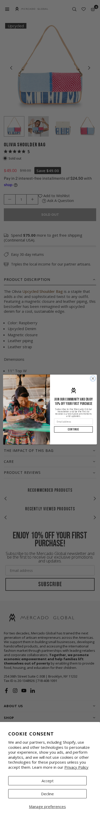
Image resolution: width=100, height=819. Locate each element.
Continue (73, 429)
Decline (47, 793)
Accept (48, 780)
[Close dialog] (93, 378)
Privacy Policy (76, 767)
